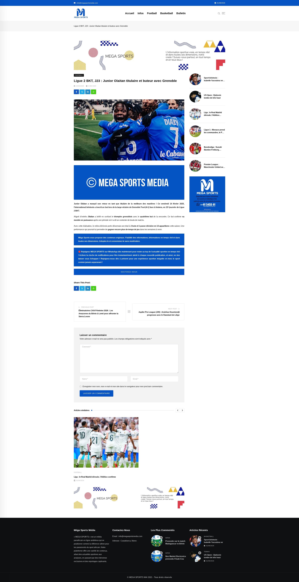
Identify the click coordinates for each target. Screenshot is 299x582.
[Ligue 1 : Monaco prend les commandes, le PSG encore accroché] (195, 131)
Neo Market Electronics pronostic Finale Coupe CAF (175, 559)
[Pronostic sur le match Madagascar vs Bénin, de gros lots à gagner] (157, 541)
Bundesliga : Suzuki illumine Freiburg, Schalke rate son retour (214, 149)
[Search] (219, 13)
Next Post (172, 309)
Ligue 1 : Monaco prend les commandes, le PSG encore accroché (214, 132)
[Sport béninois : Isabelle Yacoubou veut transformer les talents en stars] (195, 79)
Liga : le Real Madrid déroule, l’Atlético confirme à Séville (213, 115)
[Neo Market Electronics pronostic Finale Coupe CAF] (157, 556)
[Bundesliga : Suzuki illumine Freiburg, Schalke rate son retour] (195, 148)
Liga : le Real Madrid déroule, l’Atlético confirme (95, 477)
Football (152, 13)
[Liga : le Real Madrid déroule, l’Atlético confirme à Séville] (195, 114)
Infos (141, 13)
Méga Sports (84, 238)
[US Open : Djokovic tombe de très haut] (195, 96)
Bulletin (181, 13)
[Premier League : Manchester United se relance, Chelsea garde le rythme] (195, 166)
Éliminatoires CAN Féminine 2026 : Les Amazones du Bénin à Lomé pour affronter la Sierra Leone (98, 313)
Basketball (166, 13)
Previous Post (87, 307)
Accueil (129, 13)
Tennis (207, 552)
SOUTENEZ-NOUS (129, 272)
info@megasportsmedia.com (87, 3)
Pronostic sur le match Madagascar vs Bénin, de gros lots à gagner (175, 543)
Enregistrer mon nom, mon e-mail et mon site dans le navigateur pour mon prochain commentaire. (123, 386)
